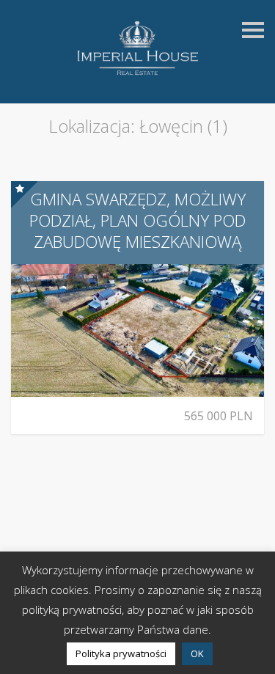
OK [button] (197, 653)
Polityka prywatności (121, 653)
